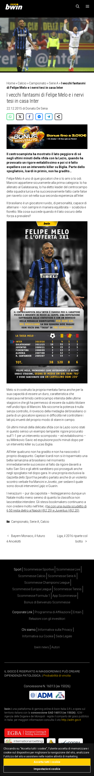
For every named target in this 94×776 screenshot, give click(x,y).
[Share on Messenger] (39, 116)
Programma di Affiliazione (53, 612)
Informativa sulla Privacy (55, 629)
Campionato (37, 83)
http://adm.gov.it (71, 720)
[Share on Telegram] (48, 116)
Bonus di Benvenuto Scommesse (47, 602)
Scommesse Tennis (68, 589)
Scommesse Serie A (62, 576)
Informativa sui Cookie (37, 636)
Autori (55, 647)
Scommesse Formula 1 (33, 595)
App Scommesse (64, 595)
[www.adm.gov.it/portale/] (47, 698)
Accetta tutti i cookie (47, 762)
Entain (77, 612)
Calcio (22, 83)
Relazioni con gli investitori (47, 618)
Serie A (53, 83)
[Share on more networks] (58, 116)
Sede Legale (64, 636)
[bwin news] (15, 6)
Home (11, 83)
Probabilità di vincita (57, 675)
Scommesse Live (68, 569)
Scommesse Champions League (47, 582)
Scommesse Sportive (39, 569)
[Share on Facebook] (29, 116)
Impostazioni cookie (47, 769)
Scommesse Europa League (31, 589)
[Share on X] (20, 116)
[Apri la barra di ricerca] (78, 6)
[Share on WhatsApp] (10, 116)
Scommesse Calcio (31, 576)
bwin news (41, 647)
